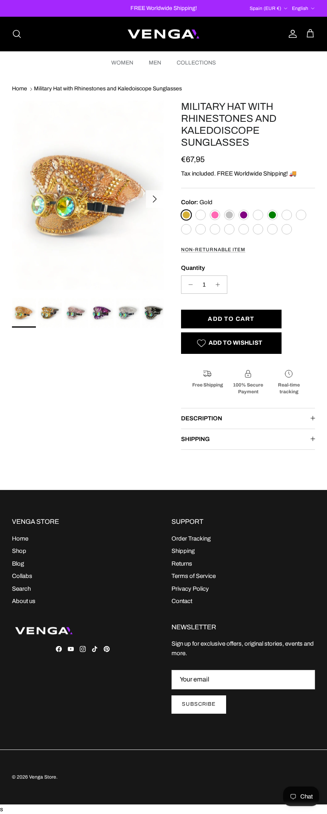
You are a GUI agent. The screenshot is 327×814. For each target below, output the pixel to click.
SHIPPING (195, 439)
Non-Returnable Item (213, 249)
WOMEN (122, 63)
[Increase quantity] (220, 284)
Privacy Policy (190, 589)
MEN (155, 63)
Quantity (193, 268)
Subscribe (199, 704)
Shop (19, 551)
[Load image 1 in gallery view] (88, 195)
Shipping (183, 551)
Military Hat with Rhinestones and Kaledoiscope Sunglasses (108, 89)
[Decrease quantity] (188, 284)
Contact (181, 601)
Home (19, 89)
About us (23, 601)
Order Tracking (191, 538)
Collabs (22, 576)
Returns (181, 563)
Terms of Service (193, 576)
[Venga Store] (163, 34)
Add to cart (231, 319)
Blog (18, 563)
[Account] (291, 34)
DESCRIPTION (201, 418)
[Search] (17, 34)
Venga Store (42, 777)
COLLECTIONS (196, 63)
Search (21, 589)
